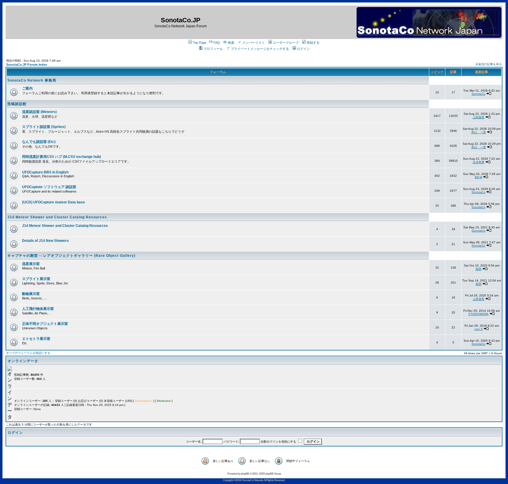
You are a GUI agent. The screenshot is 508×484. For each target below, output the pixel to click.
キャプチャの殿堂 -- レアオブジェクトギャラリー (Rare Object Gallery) (71, 256)
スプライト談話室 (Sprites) (44, 127)
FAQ (216, 42)
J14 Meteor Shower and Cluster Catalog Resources (57, 217)
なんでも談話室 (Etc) (39, 142)
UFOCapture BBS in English (45, 172)
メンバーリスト (253, 42)
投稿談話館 (16, 104)
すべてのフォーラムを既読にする (28, 353)
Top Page (199, 42)
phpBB (245, 473)
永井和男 (478, 162)
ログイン (303, 48)
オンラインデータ (23, 361)
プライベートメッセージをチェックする (260, 48)
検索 (231, 42)
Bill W (478, 177)
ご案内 (27, 88)
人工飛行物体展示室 (38, 309)
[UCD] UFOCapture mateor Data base (53, 202)
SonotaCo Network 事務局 (31, 80)
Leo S (478, 328)
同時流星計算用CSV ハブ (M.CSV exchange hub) (61, 157)
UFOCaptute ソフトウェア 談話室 (49, 187)
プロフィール (213, 48)
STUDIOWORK (478, 314)
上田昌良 (478, 117)
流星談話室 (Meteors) (39, 112)
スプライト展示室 (36, 279)
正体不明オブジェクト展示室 (45, 324)
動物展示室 (31, 294)
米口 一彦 (478, 132)
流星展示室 (31, 264)
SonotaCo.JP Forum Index (26, 64)
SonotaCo (478, 93)
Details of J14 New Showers (45, 241)
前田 (479, 269)
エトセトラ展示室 (36, 339)
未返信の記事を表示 (488, 64)
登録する (313, 42)
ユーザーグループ (286, 42)
